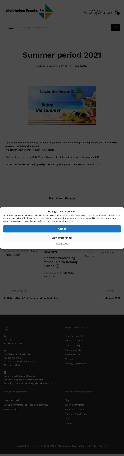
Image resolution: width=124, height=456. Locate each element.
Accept (62, 228)
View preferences (62, 237)
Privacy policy (62, 243)
